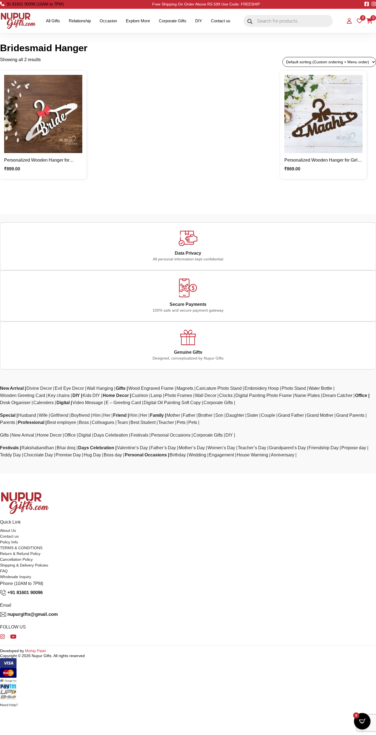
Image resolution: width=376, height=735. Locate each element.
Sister (252, 415)
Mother (173, 415)
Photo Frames (178, 395)
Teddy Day (10, 455)
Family (157, 415)
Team (122, 422)
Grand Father (291, 415)
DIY (198, 20)
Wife (43, 415)
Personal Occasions (170, 435)
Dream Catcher (337, 395)
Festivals (139, 435)
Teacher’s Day (252, 447)
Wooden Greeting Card (22, 395)
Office (361, 395)
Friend (120, 415)
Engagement (221, 455)
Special (7, 415)
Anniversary (282, 455)
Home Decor (116, 395)
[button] (9, 705)
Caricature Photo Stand (219, 388)
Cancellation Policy (16, 559)
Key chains (59, 395)
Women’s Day (221, 447)
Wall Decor (205, 395)
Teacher (166, 422)
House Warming (252, 455)
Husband (27, 415)
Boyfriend (80, 415)
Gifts (121, 388)
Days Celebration (111, 435)
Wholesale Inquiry (15, 577)
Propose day (353, 447)
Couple (268, 415)
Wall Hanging (100, 388)
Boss (84, 422)
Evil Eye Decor (69, 388)
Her (106, 415)
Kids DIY (91, 395)
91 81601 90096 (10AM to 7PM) (35, 4)
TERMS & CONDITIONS (21, 548)
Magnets (184, 388)
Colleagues (103, 422)
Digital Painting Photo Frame (263, 395)
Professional (31, 422)
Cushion (140, 395)
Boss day (113, 455)
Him (96, 415)
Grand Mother (320, 415)
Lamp (156, 395)
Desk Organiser (15, 402)
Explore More (138, 20)
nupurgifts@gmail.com (32, 614)
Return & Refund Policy (20, 553)
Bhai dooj (66, 447)
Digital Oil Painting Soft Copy (172, 402)
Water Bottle (320, 388)
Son (219, 415)
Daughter (235, 415)
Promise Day (68, 455)
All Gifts (53, 20)
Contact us (220, 20)
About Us (8, 530)
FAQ (4, 571)
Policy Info (9, 542)
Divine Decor (39, 388)
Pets (181, 422)
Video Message (87, 402)
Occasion (108, 20)
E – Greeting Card (123, 402)
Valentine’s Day (132, 447)
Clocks (226, 395)
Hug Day (92, 455)
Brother (205, 415)
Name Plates (307, 395)
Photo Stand (294, 388)
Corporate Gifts (172, 20)
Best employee (61, 422)
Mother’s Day (192, 447)
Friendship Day (324, 447)
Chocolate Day (38, 455)
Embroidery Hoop (261, 388)
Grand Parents (350, 415)
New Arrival (12, 388)
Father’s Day (163, 447)
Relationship (80, 20)
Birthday (178, 455)
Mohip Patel (35, 651)
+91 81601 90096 (25, 592)
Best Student (143, 422)
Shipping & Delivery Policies (24, 565)
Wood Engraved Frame (151, 388)
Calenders (43, 402)
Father (189, 415)
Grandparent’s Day (287, 447)
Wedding (197, 455)
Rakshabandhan (37, 447)
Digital (63, 402)
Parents (7, 422)
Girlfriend (59, 415)
